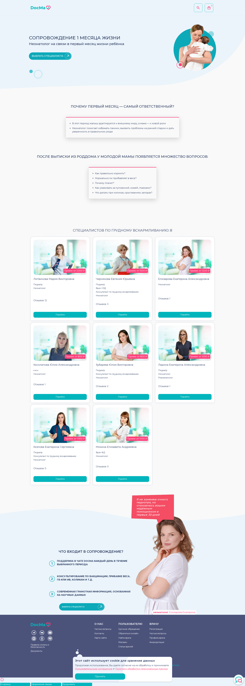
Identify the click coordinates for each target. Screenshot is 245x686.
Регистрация (156, 629)
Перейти (60, 314)
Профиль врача (157, 638)
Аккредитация (156, 642)
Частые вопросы (102, 629)
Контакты (99, 633)
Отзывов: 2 (102, 386)
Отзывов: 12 (40, 300)
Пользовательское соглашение (93, 668)
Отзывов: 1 (164, 298)
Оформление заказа (41, 684)
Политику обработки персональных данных (141, 668)
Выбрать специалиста (47, 56)
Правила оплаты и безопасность (40, 646)
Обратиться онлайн (128, 633)
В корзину (5, 684)
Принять (100, 676)
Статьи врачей (125, 646)
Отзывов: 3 (102, 304)
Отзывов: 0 (39, 468)
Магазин (122, 642)
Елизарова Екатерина (174, 612)
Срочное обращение (129, 629)
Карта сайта (100, 638)
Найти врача (124, 638)
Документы (36, 651)
